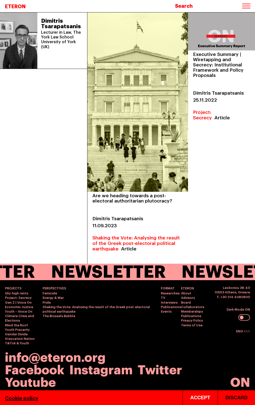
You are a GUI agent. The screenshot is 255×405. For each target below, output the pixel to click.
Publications (171, 306)
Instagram (101, 368)
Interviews (169, 302)
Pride (47, 302)
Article (128, 248)
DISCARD (236, 397)
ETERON (15, 5)
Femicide (50, 293)
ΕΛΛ (247, 331)
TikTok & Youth (17, 343)
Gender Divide (16, 334)
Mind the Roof (16, 325)
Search (184, 5)
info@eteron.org (55, 356)
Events (166, 311)
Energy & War (53, 297)
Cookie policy (21, 398)
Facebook (34, 368)
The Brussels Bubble (59, 315)
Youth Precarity (17, 329)
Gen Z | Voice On (18, 302)
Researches (170, 293)
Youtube (30, 381)
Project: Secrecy (202, 114)
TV (163, 297)
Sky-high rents (16, 293)
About (186, 293)
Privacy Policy (192, 320)
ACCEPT (200, 397)
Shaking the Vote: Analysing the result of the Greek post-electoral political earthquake (136, 242)
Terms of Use (191, 325)
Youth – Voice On (18, 311)
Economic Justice (19, 306)
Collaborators (192, 306)
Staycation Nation (20, 338)
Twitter (160, 368)
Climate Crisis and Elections (19, 317)
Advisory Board (188, 299)
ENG (240, 331)
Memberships (192, 311)
